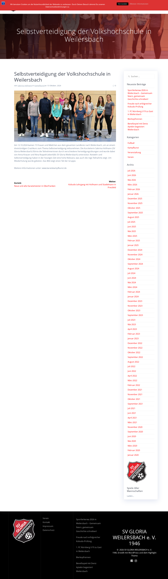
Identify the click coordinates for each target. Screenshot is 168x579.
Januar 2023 (133, 338)
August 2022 (133, 361)
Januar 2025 (133, 245)
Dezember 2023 (135, 301)
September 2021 (135, 403)
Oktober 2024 (134, 259)
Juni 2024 (132, 278)
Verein (131, 157)
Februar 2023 (134, 333)
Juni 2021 (132, 413)
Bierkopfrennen (135, 119)
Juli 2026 (131, 170)
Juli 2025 (131, 222)
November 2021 (135, 394)
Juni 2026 (132, 175)
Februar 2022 (134, 385)
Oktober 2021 (134, 399)
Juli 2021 (131, 408)
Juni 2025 (132, 226)
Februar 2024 (134, 291)
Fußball (131, 143)
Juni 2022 (132, 371)
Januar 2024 (133, 296)
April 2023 (132, 329)
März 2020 (132, 445)
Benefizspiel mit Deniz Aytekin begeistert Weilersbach (138, 126)
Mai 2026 (132, 180)
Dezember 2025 (135, 198)
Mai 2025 (132, 231)
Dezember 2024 (135, 250)
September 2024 (135, 263)
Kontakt (46, 522)
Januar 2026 (133, 194)
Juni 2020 (132, 436)
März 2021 (132, 422)
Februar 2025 (134, 240)
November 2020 (135, 427)
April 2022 (132, 375)
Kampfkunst (39, 85)
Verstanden (122, 4)
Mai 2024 (132, 282)
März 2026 (132, 184)
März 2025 (132, 236)
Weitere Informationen (139, 4)
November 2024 (135, 254)
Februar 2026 (134, 189)
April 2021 (132, 417)
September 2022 (135, 357)
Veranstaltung (134, 152)
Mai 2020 (132, 441)
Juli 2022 (131, 366)
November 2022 (135, 347)
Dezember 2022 (135, 343)
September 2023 (135, 315)
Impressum (48, 526)
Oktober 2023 (134, 310)
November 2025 (135, 203)
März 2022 (132, 380)
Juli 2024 (131, 273)
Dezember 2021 (135, 389)
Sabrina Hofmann (25, 85)
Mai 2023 (132, 324)
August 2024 (133, 268)
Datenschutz (48, 530)
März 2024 (132, 287)
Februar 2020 (134, 450)
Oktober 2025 (134, 208)
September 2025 (135, 212)
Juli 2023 (131, 319)
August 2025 (133, 217)
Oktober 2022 (134, 352)
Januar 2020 (133, 455)
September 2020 (135, 431)
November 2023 (135, 305)
